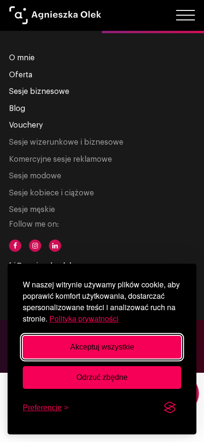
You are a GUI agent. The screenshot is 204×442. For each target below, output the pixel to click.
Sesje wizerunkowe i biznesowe (66, 142)
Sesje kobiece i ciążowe (51, 193)
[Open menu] (185, 15)
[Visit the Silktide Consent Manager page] (169, 407)
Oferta (20, 75)
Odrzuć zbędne (102, 377)
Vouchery (26, 125)
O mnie (22, 58)
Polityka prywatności (84, 318)
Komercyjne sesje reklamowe (60, 159)
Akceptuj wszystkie (102, 347)
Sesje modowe (35, 176)
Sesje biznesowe (39, 91)
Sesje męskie (32, 209)
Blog (17, 108)
